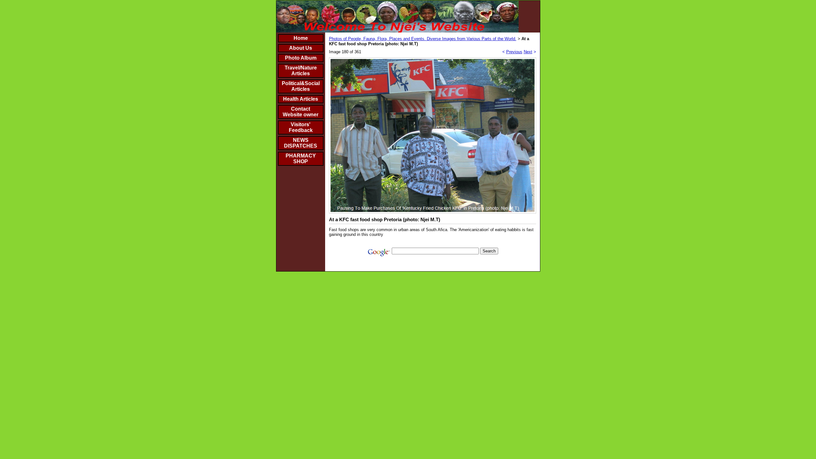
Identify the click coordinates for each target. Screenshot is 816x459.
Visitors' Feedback (301, 127)
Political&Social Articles (301, 86)
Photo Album (301, 58)
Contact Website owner (300, 111)
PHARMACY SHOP (301, 158)
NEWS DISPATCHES (300, 143)
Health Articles (300, 99)
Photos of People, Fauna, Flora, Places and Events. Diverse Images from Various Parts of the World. (422, 38)
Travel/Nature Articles (301, 70)
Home (301, 38)
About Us (300, 48)
